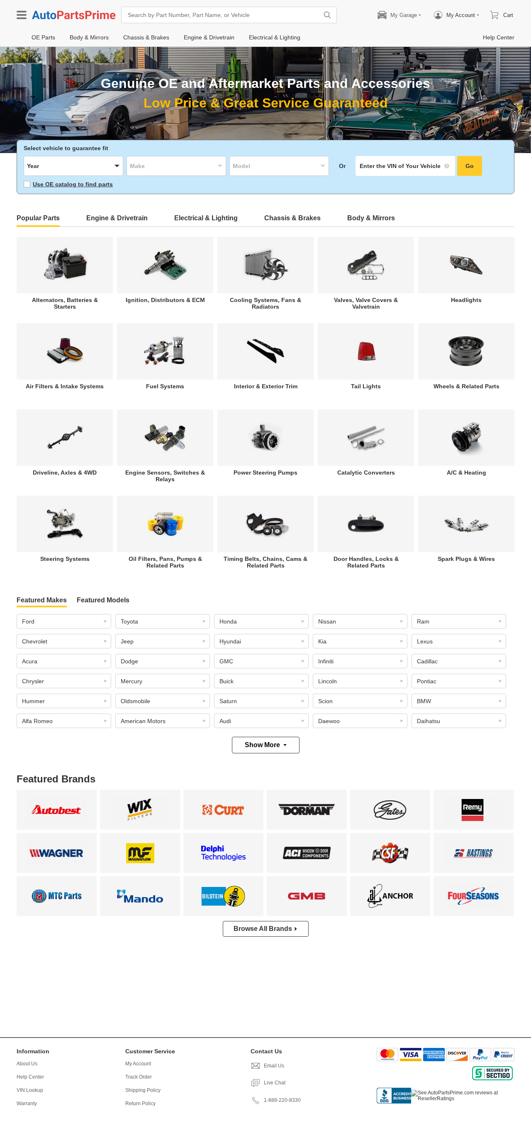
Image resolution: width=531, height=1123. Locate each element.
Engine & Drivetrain (117, 218)
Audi (225, 721)
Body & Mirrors (371, 218)
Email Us (274, 1066)
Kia (322, 641)
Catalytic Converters (366, 472)
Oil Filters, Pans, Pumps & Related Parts (165, 562)
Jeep (127, 641)
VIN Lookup (30, 1090)
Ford (28, 621)
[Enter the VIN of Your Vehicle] (405, 166)
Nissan (327, 621)
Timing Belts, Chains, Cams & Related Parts (265, 562)
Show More (262, 744)
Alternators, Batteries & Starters (65, 303)
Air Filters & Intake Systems (65, 386)
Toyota (129, 621)
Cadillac (427, 661)
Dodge (129, 661)
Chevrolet (34, 641)
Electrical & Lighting (206, 218)
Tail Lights (366, 386)
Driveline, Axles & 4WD (65, 472)
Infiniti (326, 661)
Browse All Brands (263, 928)
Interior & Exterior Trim (265, 386)
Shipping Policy (143, 1090)
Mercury (131, 681)
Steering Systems (65, 558)
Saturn (228, 701)
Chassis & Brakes (292, 218)
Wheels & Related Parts (466, 386)
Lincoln (327, 681)
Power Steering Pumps (265, 472)
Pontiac (426, 681)
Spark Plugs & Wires (466, 558)
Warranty (27, 1103)
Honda (228, 621)
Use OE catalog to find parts (73, 184)
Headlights (466, 300)
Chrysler (33, 681)
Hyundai (230, 641)
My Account (138, 1064)
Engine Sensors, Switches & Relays (165, 475)
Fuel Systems (165, 386)
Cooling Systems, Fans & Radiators (265, 303)
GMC (226, 661)
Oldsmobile (135, 701)
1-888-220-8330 (282, 1100)
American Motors (143, 721)
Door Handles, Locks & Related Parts (366, 562)
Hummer (33, 701)
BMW (424, 701)
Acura (29, 661)
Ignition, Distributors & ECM (165, 300)
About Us (27, 1064)
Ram (423, 621)
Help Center (30, 1077)
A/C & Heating (466, 472)
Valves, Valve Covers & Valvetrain (366, 303)
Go (469, 166)
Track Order (138, 1077)
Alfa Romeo (37, 721)
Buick (226, 681)
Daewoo (329, 721)
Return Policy (140, 1103)
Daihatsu (428, 721)
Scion (325, 701)
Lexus (425, 641)
